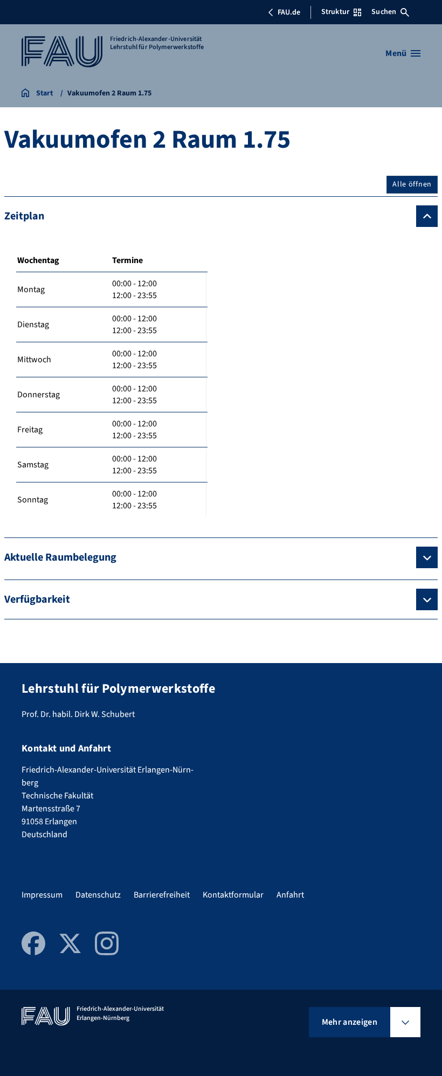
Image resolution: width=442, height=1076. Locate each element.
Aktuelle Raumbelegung (60, 557)
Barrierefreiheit (162, 895)
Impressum (42, 895)
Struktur (335, 11)
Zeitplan (24, 216)
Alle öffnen (412, 184)
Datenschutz (98, 895)
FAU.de (289, 12)
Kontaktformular (233, 895)
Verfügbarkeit (37, 599)
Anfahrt (290, 895)
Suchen (383, 11)
